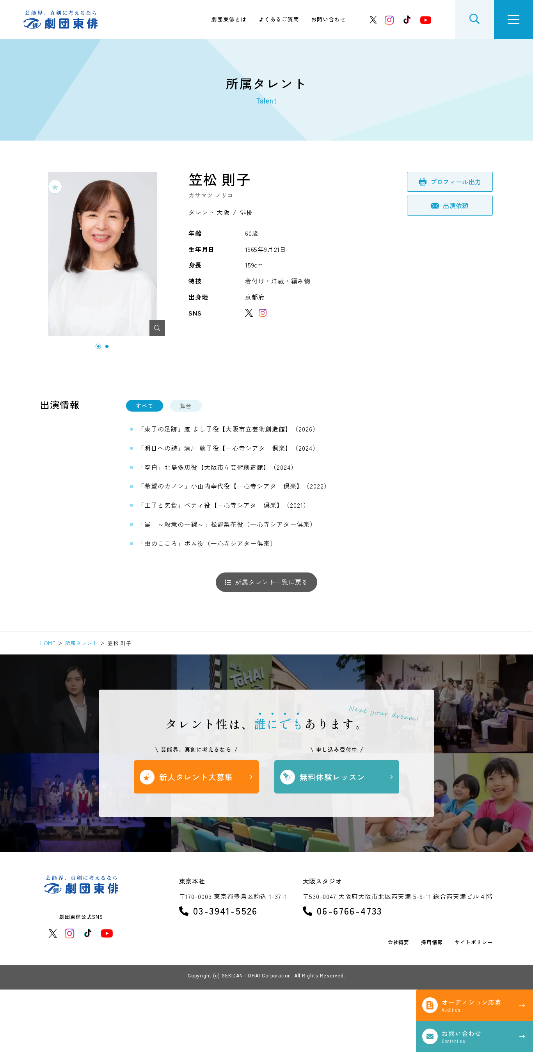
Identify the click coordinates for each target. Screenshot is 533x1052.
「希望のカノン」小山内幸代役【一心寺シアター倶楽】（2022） (234, 485)
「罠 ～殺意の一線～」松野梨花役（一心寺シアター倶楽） (227, 524)
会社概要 (399, 942)
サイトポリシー (474, 942)
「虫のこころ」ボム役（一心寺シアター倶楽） (207, 543)
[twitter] (373, 19)
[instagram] (389, 19)
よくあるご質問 (278, 19)
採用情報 (432, 942)
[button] (98, 346)
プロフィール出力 (455, 181)
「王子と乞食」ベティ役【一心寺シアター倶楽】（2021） (224, 505)
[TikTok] (407, 19)
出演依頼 (455, 205)
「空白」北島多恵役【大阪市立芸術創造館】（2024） (217, 467)
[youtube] (426, 19)
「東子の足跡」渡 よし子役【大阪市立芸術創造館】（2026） (228, 428)
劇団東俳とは (229, 19)
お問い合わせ (328, 19)
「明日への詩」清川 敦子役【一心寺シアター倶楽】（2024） (228, 448)
